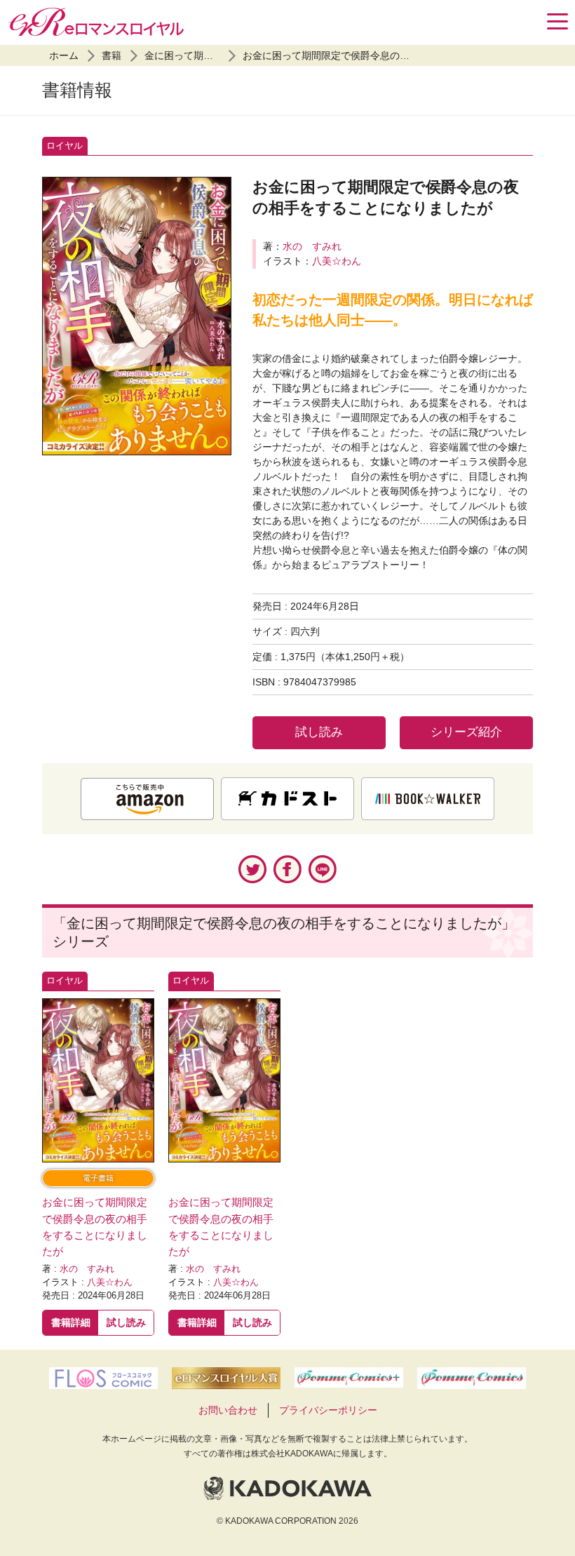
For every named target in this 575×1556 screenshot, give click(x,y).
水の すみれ (312, 246)
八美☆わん (336, 261)
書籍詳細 (70, 1322)
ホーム (64, 55)
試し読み (319, 732)
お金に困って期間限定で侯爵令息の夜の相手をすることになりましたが (400, 55)
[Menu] (557, 21)
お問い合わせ (227, 1410)
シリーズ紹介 (466, 732)
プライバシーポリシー (328, 1410)
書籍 (111, 55)
